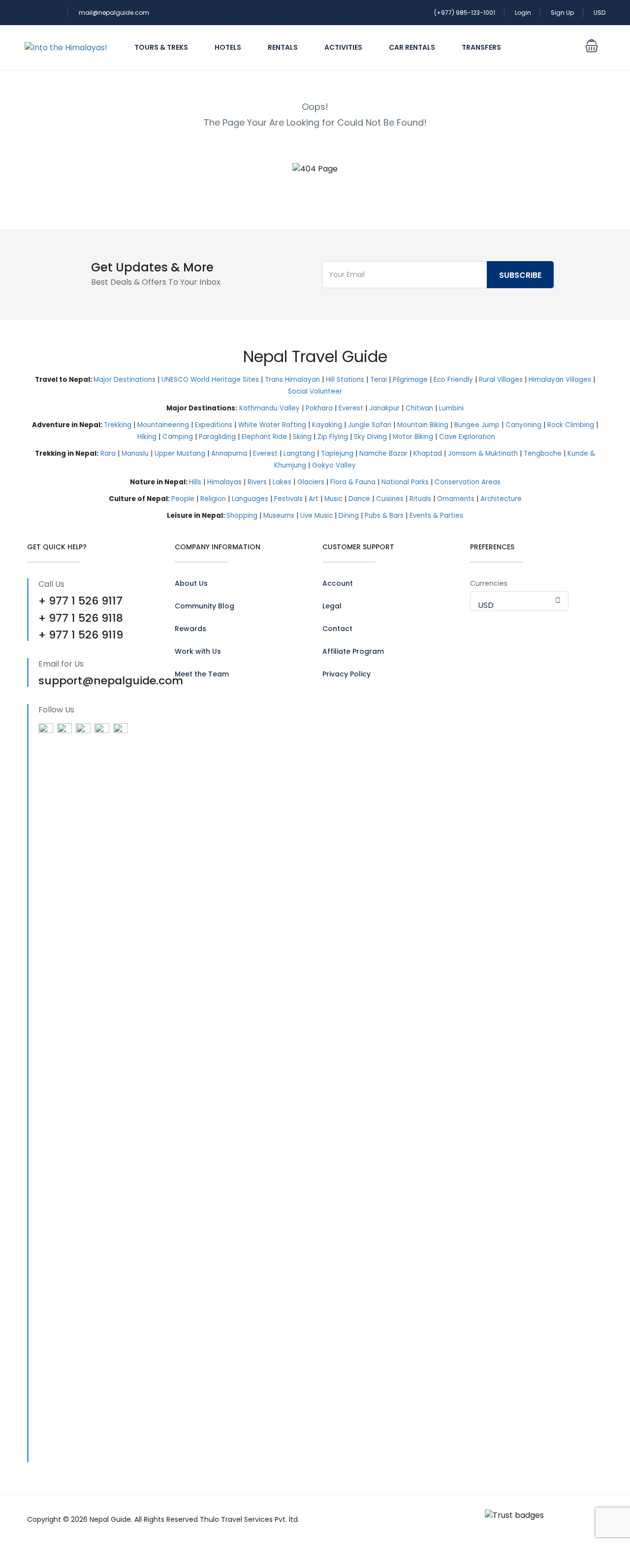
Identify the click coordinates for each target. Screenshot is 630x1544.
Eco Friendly (453, 379)
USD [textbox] (486, 605)
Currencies (488, 583)
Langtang (299, 453)
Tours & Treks (161, 47)
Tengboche (543, 453)
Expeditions (213, 425)
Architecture (501, 498)
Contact (337, 629)
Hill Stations (345, 379)
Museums (278, 515)
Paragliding (217, 436)
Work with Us (198, 651)
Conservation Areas (468, 482)
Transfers (481, 47)
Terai (378, 379)
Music (333, 498)
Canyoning (523, 425)
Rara (108, 453)
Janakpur (384, 408)
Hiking (147, 436)
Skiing (302, 436)
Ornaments (455, 498)
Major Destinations (125, 379)
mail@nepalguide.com (114, 12)
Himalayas (224, 482)
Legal (332, 606)
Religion (213, 498)
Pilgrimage (410, 379)
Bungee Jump (477, 425)
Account (337, 583)
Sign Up (562, 12)
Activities (343, 47)
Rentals (283, 47)
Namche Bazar (383, 453)
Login (523, 12)
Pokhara (319, 408)
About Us (191, 583)
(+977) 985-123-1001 (464, 12)
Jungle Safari (369, 425)
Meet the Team (202, 674)
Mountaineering (163, 425)
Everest (351, 408)
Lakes (282, 482)
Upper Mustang (180, 453)
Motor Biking (413, 436)
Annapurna (229, 453)
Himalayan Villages (560, 379)
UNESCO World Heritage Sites (210, 379)
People (182, 498)
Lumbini (451, 408)
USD (599, 12)
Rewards (190, 629)
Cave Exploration (467, 436)
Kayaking (327, 425)
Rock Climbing (570, 425)
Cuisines (390, 498)
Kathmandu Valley (269, 408)
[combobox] (519, 601)
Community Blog (204, 606)
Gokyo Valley (334, 465)
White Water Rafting (272, 425)
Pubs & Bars (384, 515)
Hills (195, 482)
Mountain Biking (422, 425)
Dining (349, 515)
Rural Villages (501, 379)
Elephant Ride (264, 436)
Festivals (288, 498)
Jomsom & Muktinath (483, 453)
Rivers (257, 482)
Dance (359, 498)
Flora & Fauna (353, 482)
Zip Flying (332, 436)
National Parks (405, 482)
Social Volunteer (315, 391)
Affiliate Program (353, 651)
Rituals (420, 498)
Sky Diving (370, 436)
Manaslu (135, 453)
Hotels (228, 47)
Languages (250, 498)
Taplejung (337, 453)
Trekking (117, 425)
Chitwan (419, 408)
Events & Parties (436, 515)
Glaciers (310, 482)
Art (313, 498)
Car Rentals (412, 47)
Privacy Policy (346, 674)
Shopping (241, 515)
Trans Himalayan (292, 379)
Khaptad (427, 453)
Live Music (316, 515)
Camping (177, 436)
